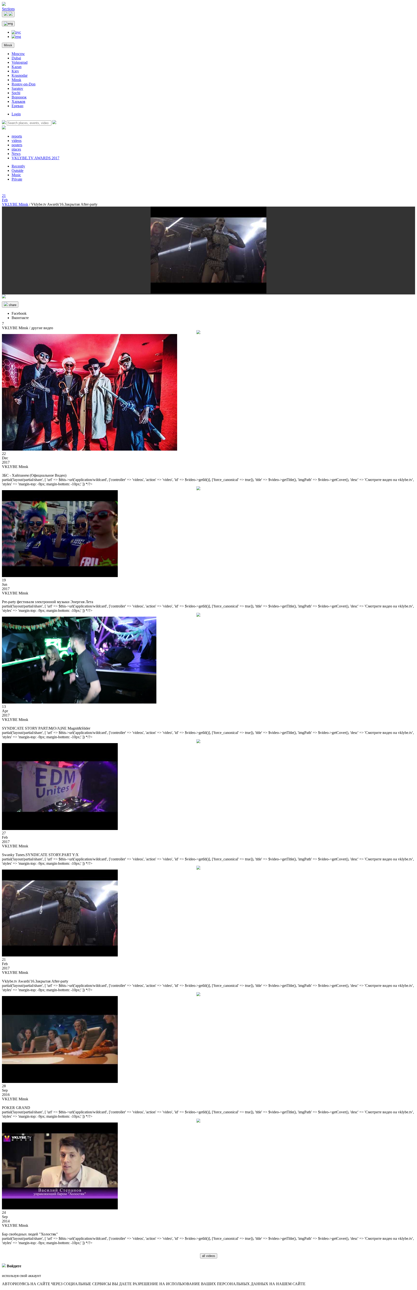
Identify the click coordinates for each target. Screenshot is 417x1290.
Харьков (18, 101)
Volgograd (20, 62)
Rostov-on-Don (23, 84)
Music (16, 175)
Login (16, 114)
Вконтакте (20, 318)
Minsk (8, 45)
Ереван (17, 106)
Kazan (16, 67)
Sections (8, 9)
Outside (17, 170)
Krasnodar (20, 75)
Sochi (16, 93)
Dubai (16, 58)
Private (17, 179)
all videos (208, 1256)
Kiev (15, 71)
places (16, 149)
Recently (18, 166)
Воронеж (19, 97)
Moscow (18, 54)
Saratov (17, 88)
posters (17, 145)
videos (16, 141)
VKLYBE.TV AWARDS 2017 (35, 158)
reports (17, 136)
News (16, 154)
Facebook (19, 313)
